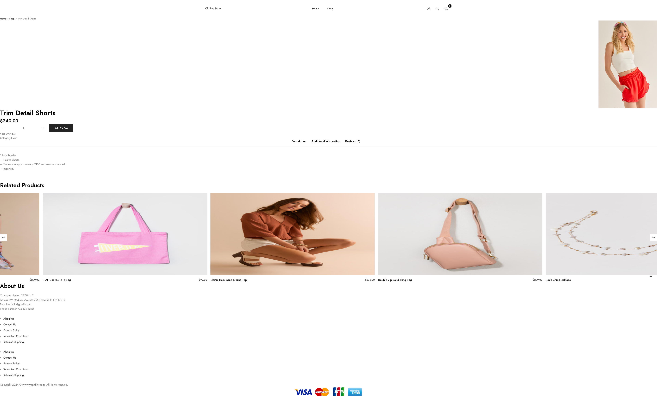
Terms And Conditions (15, 336)
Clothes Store (213, 8)
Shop (330, 8)
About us (8, 319)
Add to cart (61, 128)
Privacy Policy (11, 330)
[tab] (299, 143)
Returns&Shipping (13, 342)
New (14, 138)
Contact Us (9, 324)
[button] (3, 237)
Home (315, 8)
